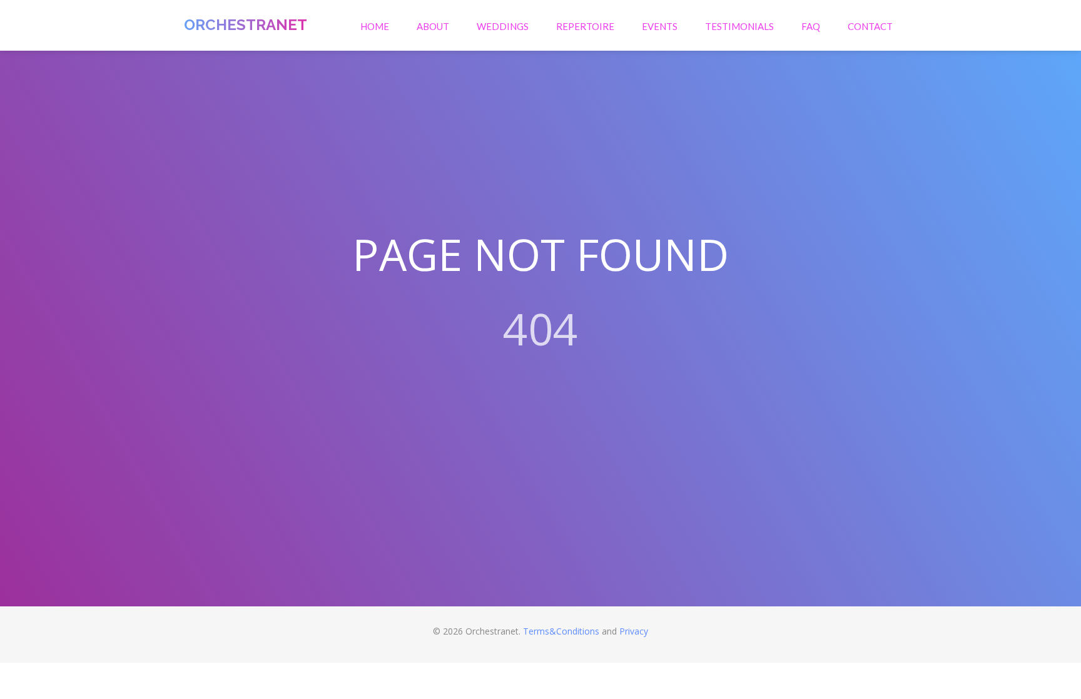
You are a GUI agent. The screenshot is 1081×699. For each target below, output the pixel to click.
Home (374, 26)
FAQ (810, 26)
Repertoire (585, 26)
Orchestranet (245, 25)
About (433, 26)
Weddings (503, 26)
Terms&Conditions (561, 631)
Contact (870, 26)
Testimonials (739, 26)
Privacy (633, 631)
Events (660, 26)
